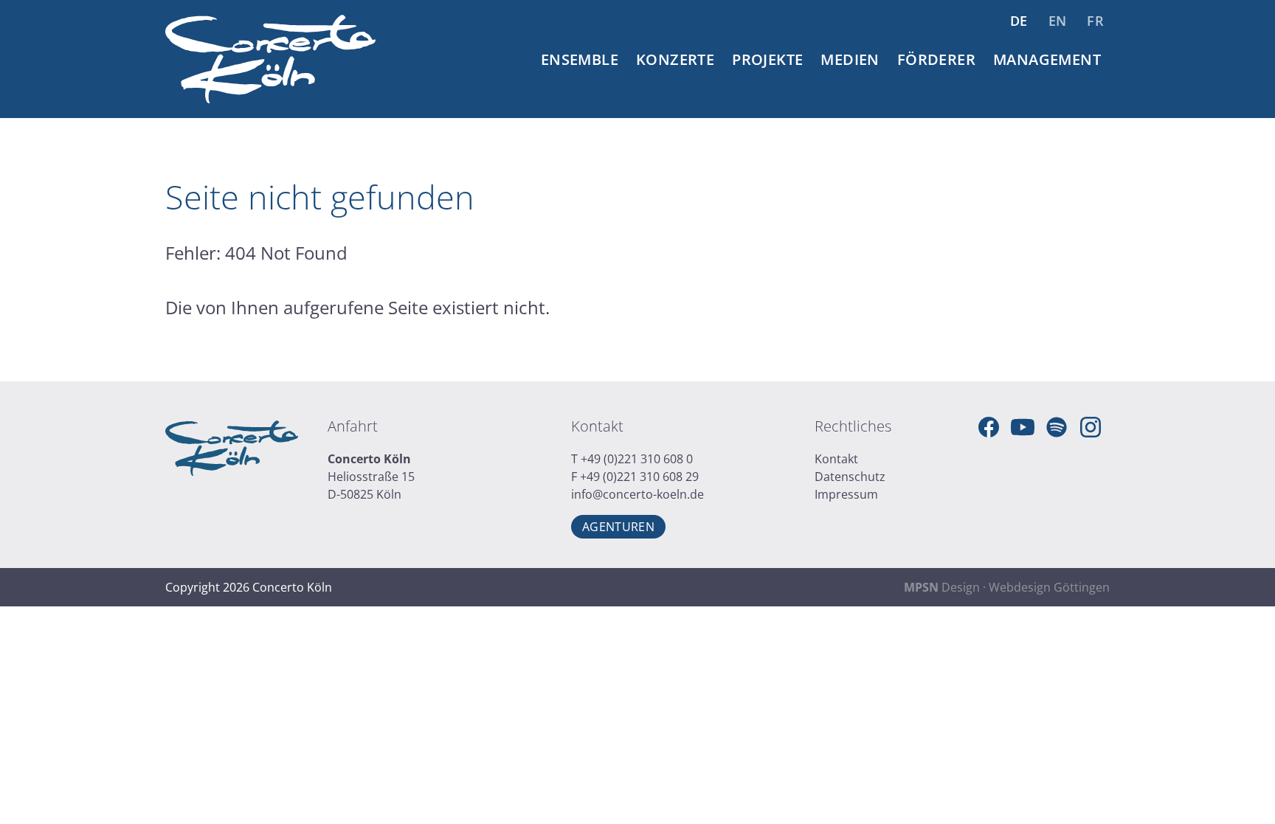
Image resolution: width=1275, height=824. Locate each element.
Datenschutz (850, 476)
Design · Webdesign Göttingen (1007, 587)
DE (1019, 21)
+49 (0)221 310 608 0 (637, 459)
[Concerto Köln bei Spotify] (1056, 427)
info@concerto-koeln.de (637, 494)
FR (1095, 21)
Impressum (846, 494)
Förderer (936, 59)
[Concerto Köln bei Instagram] (1090, 427)
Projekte (767, 59)
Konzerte (675, 59)
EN (1057, 21)
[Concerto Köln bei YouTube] (1022, 427)
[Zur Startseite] (270, 59)
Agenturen (618, 527)
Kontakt (836, 459)
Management (1047, 59)
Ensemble (579, 59)
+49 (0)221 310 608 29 (639, 476)
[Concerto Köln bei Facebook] (989, 427)
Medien (849, 59)
